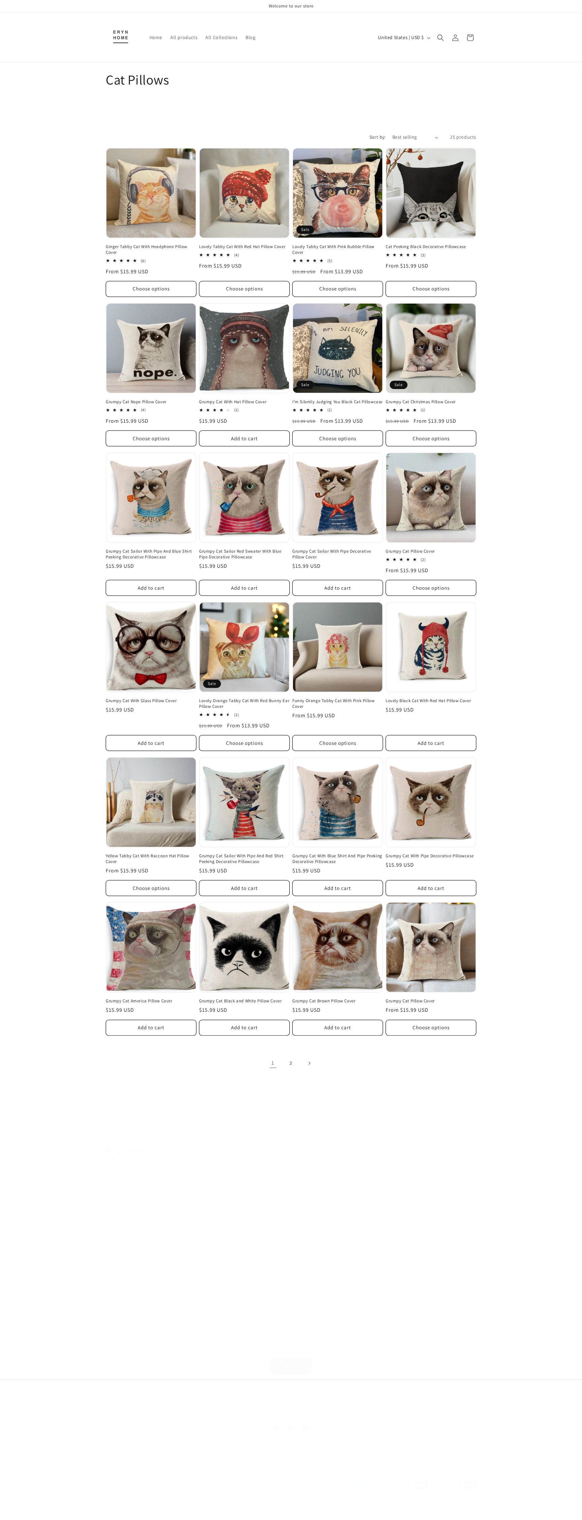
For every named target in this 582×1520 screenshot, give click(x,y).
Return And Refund (268, 1411)
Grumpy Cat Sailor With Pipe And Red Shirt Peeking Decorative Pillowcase (241, 858)
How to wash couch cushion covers (240, 1242)
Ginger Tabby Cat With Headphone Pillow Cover (146, 249)
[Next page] (309, 1063)
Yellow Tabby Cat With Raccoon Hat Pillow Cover (147, 858)
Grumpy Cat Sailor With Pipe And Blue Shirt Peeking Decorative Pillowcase (149, 554)
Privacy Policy (310, 1411)
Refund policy (192, 1511)
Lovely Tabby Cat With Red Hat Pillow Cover (242, 246)
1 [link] (272, 1062)
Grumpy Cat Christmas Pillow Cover (421, 402)
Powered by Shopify (156, 1511)
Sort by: (377, 137)
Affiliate (185, 1411)
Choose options (151, 288)
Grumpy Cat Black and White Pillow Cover (240, 1001)
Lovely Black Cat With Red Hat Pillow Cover (428, 700)
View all (291, 1365)
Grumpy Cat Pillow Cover (410, 551)
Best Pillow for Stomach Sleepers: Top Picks (425, 1248)
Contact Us (213, 1411)
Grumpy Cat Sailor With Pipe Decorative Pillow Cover (331, 554)
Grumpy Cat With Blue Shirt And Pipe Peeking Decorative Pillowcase (337, 858)
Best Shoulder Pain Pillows (332, 1242)
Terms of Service (349, 1411)
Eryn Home (129, 1511)
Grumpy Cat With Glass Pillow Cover (141, 700)
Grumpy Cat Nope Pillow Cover (136, 402)
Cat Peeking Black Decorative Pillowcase (426, 246)
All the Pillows (389, 1411)
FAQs (236, 1411)
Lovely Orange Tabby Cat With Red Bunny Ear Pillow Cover (244, 703)
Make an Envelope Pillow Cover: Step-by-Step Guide (146, 1248)
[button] (440, 37)
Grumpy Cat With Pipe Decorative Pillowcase (430, 856)
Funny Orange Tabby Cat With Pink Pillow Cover (333, 703)
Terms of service (257, 1511)
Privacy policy (223, 1511)
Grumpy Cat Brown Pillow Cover (323, 1001)
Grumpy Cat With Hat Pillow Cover (232, 402)
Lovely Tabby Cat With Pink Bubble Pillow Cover (333, 249)
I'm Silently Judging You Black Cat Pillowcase (337, 402)
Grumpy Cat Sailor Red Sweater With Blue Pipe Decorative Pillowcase (240, 554)
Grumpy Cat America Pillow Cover (139, 1001)
